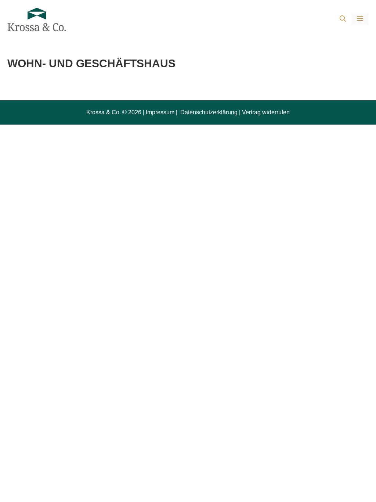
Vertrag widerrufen (266, 112)
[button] (342, 19)
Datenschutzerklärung (208, 112)
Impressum (160, 112)
